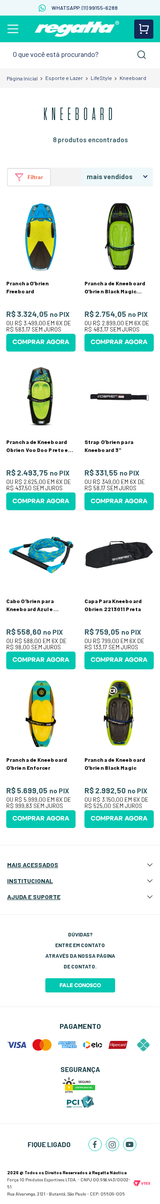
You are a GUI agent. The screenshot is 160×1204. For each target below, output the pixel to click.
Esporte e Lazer (64, 78)
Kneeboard (133, 78)
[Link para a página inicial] (22, 78)
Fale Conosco (80, 985)
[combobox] (80, 54)
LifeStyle (101, 78)
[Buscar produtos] (141, 54)
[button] (29, 177)
